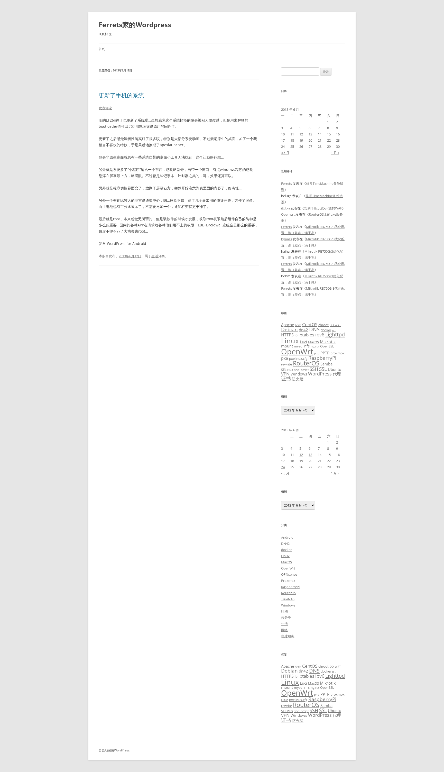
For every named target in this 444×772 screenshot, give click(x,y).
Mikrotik (328, 342)
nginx (315, 346)
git (334, 330)
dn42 (303, 329)
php (316, 353)
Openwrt (288, 214)
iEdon (285, 208)
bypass (286, 239)
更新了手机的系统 (121, 95)
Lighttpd (335, 334)
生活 (154, 256)
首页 (102, 49)
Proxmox (288, 580)
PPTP (324, 352)
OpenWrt (297, 351)
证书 (286, 378)
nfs (307, 345)
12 (301, 134)
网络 (284, 630)
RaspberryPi (322, 357)
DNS (314, 329)
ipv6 (319, 334)
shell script (301, 370)
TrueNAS (287, 599)
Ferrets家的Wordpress (135, 24)
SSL (323, 368)
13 (310, 134)
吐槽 (284, 611)
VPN (285, 374)
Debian (289, 329)
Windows (299, 373)
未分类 (286, 617)
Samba (326, 363)
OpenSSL (327, 346)
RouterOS (306, 363)
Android (287, 537)
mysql (298, 346)
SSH (314, 369)
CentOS (309, 324)
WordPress (320, 373)
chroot (323, 325)
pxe (284, 358)
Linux (290, 340)
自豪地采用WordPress (114, 750)
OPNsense (289, 574)
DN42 (285, 543)
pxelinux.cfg (298, 358)
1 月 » (335, 152)
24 (283, 146)
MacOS (313, 342)
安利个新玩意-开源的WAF (323, 208)
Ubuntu (334, 369)
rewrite (286, 364)
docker (326, 330)
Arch (298, 325)
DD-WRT (335, 325)
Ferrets (286, 183)
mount (287, 345)
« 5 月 (285, 152)
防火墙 (297, 378)
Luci (303, 341)
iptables (306, 335)
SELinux (287, 369)
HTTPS (287, 335)
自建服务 (287, 636)
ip (296, 335)
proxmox (337, 353)
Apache (287, 324)
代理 (337, 374)
